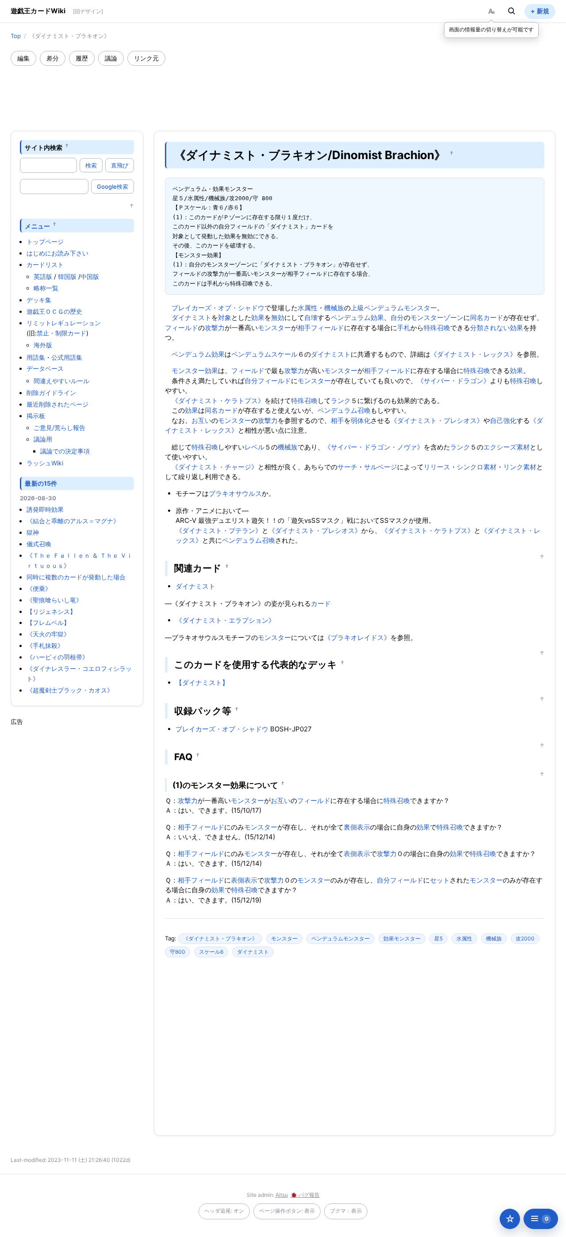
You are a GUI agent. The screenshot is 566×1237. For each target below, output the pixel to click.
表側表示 (357, 853)
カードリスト (45, 264)
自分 (397, 317)
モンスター (274, 328)
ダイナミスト (191, 317)
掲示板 (36, 415)
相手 (304, 328)
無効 (277, 317)
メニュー (37, 225)
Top (16, 35)
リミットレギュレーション (64, 323)
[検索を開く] (511, 11)
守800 (177, 951)
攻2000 (525, 938)
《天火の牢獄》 (48, 634)
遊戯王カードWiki (38, 11)
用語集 (36, 357)
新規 (543, 11)
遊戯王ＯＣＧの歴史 (54, 311)
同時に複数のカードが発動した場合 (76, 577)
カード (321, 603)
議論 (111, 58)
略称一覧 (46, 288)
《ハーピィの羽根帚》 (57, 657)
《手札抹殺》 (45, 645)
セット (440, 880)
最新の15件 (41, 483)
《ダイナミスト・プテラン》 (219, 530)
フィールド (181, 328)
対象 (224, 317)
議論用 (43, 439)
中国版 (89, 276)
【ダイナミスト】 (202, 682)
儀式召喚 (39, 544)
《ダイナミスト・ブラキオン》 (220, 938)
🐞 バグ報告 (305, 1194)
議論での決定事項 (65, 451)
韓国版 (67, 276)
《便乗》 (39, 588)
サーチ (347, 467)
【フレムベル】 (48, 622)
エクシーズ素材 (506, 447)
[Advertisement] (283, 90)
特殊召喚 (437, 328)
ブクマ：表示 (346, 1210)
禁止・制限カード (61, 333)
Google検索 (112, 186)
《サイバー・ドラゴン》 (453, 381)
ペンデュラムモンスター (400, 308)
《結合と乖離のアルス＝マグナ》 (73, 521)
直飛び (119, 165)
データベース (45, 368)
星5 (438, 938)
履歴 (82, 58)
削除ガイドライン (51, 392)
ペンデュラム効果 (357, 317)
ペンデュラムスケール (264, 354)
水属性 (307, 308)
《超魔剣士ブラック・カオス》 (70, 690)
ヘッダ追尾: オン (224, 1210)
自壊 (310, 317)
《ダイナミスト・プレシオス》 (436, 420)
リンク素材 (519, 467)
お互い (201, 420)
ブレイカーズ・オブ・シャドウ (218, 308)
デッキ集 (39, 300)
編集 (23, 58)
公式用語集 (66, 357)
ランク (341, 400)
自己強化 (503, 420)
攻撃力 (215, 328)
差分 (52, 58)
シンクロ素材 (477, 467)
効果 (257, 317)
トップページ (45, 241)
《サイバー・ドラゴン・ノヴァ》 (374, 447)
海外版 (43, 345)
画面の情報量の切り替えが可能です (491, 29)
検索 (91, 165)
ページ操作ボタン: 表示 (287, 1210)
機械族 (334, 308)
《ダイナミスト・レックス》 (473, 354)
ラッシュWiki (45, 463)
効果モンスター (402, 938)
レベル (254, 447)
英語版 (43, 276)
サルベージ (380, 467)
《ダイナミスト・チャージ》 (215, 467)
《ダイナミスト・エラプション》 (225, 620)
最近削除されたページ (57, 404)
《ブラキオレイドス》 (357, 637)
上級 (357, 308)
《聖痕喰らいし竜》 (54, 600)
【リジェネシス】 (51, 611)
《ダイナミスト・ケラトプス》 (218, 400)
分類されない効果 (496, 328)
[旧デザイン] (88, 11)
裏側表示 (357, 827)
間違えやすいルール (61, 380)
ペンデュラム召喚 (344, 410)
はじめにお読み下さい (57, 253)
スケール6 (211, 951)
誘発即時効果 (45, 509)
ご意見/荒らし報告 (59, 427)
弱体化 (361, 420)
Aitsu (281, 1194)
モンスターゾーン (436, 317)
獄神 (33, 532)
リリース (437, 467)
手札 (403, 328)
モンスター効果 (195, 370)
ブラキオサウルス (235, 493)
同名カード (486, 317)
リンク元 (146, 58)
